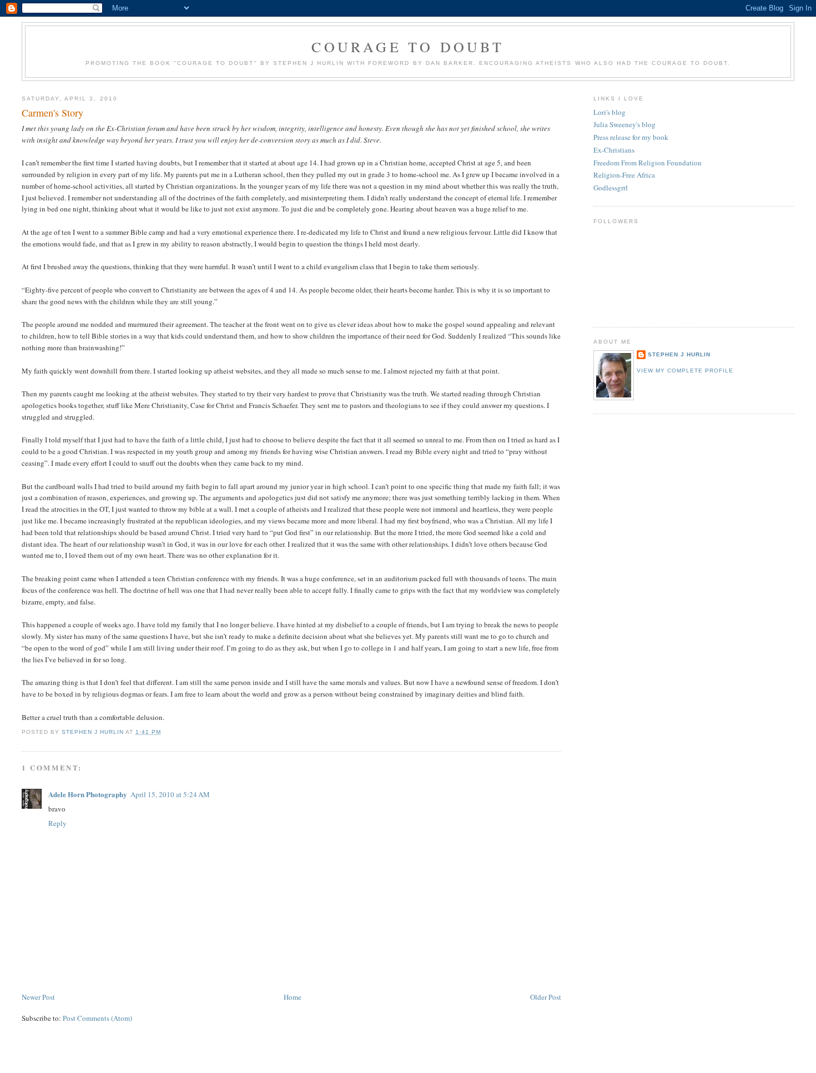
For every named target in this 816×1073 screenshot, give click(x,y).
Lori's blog (609, 112)
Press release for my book (630, 137)
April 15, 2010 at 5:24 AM (170, 794)
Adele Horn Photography (87, 794)
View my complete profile (685, 370)
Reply (57, 823)
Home (292, 997)
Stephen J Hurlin (679, 354)
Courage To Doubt (407, 46)
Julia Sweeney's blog (624, 124)
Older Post (545, 997)
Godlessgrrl (610, 188)
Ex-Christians (613, 150)
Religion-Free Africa (624, 175)
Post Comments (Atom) (97, 1018)
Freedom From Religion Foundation (647, 163)
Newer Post (38, 997)
